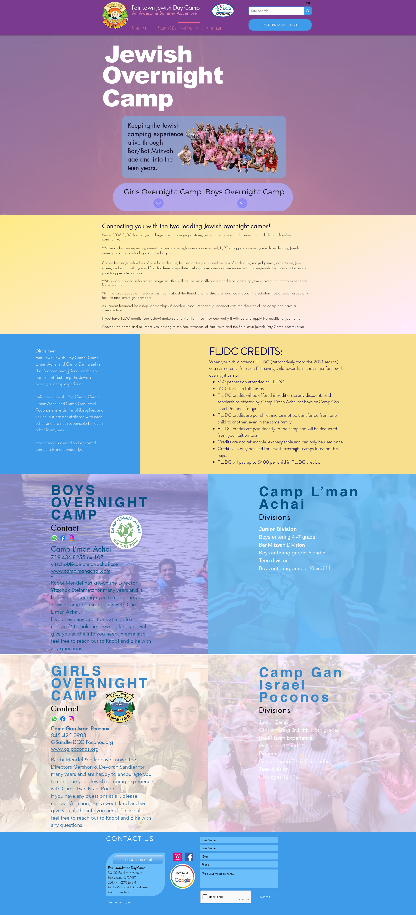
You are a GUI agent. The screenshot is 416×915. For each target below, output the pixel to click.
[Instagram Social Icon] (177, 857)
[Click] (242, 203)
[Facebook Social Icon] (189, 857)
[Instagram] (71, 537)
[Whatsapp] (54, 537)
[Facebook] (62, 537)
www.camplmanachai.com (80, 570)
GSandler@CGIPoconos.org (82, 742)
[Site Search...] (307, 11)
